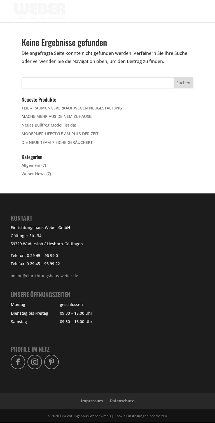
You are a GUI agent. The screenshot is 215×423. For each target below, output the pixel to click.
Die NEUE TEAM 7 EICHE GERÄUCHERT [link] (57, 142)
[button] (188, 14)
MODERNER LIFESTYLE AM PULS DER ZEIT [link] (60, 133)
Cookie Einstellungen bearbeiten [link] (140, 415)
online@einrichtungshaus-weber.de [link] (44, 275)
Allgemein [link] (31, 165)
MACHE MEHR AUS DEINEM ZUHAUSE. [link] (57, 116)
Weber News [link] (33, 173)
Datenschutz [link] (122, 400)
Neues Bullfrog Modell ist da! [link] (49, 125)
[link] (44, 10)
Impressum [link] (92, 400)
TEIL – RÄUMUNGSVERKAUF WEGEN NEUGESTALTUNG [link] (72, 108)
